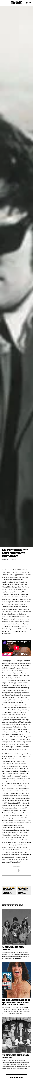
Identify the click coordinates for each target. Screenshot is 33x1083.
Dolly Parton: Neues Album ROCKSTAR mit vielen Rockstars (23, 891)
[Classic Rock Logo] (16, 2)
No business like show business (15, 1056)
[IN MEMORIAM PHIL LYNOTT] (16, 927)
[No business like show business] (16, 1035)
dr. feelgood (11, 881)
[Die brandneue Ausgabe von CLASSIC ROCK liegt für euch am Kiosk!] (16, 980)
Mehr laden (16, 1077)
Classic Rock (5, 559)
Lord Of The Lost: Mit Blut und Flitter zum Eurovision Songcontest (9, 891)
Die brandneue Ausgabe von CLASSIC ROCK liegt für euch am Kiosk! (16, 1002)
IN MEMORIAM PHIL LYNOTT (13, 948)
